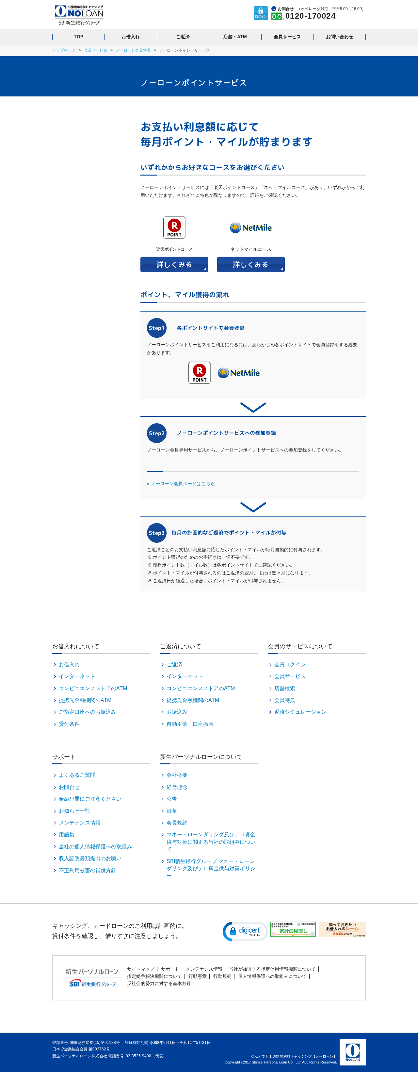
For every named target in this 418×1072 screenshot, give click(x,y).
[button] (245, 931)
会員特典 (284, 700)
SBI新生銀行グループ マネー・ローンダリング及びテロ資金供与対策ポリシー (211, 869)
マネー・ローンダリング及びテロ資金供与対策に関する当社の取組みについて (211, 842)
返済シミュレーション (300, 712)
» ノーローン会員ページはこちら (181, 483)
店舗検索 (284, 688)
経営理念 (177, 787)
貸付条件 (69, 724)
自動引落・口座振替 (190, 724)
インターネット (77, 676)
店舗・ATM (235, 36)
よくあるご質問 (77, 775)
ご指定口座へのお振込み (87, 712)
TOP (78, 36)
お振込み (177, 712)
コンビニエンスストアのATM (93, 688)
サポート (170, 969)
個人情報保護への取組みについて (272, 976)
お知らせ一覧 (74, 811)
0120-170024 (310, 15)
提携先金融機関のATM (85, 700)
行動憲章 (197, 976)
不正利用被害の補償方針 (87, 870)
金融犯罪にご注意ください (90, 799)
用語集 (66, 834)
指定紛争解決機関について (154, 976)
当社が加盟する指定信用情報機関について (272, 969)
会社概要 (177, 775)
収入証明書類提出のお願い (90, 858)
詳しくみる (174, 264)
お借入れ (130, 36)
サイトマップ (140, 969)
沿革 (172, 811)
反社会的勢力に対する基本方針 (159, 983)
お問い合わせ (339, 36)
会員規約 (177, 822)
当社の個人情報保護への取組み (95, 846)
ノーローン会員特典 (133, 50)
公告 (172, 799)
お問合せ (69, 787)
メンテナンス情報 (80, 822)
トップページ (64, 50)
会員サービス (287, 36)
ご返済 (183, 36)
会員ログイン (290, 664)
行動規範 (222, 976)
